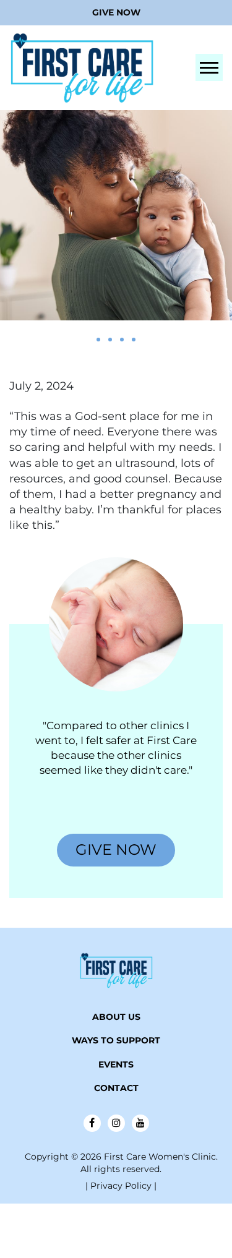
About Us (116, 1016)
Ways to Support (116, 1040)
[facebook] (92, 1123)
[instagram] (116, 1123)
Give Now (116, 12)
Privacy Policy (122, 1185)
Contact (116, 1087)
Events (116, 1064)
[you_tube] (140, 1123)
